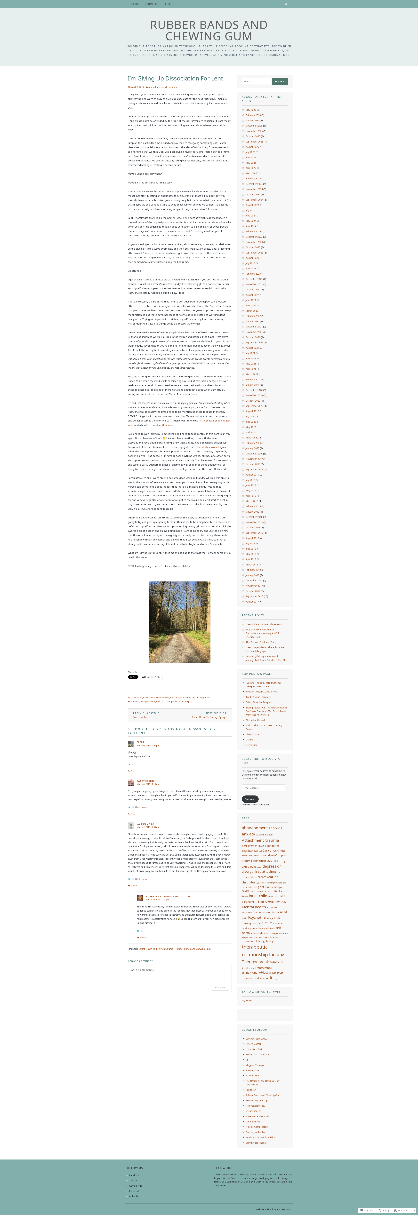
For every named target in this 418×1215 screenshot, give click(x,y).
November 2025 (254, 131)
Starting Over (253, 1070)
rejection (256, 923)
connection (259, 861)
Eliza (141, 742)
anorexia (135, 701)
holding (275, 891)
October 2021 (253, 337)
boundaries (272, 846)
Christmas (279, 850)
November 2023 (254, 242)
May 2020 (251, 427)
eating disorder (147, 701)
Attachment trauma (260, 840)
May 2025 (251, 162)
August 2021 (252, 347)
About (134, 4)
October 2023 (253, 247)
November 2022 (254, 284)
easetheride (146, 780)
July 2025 (250, 152)
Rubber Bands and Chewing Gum (209, 30)
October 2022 (253, 289)
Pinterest (134, 1191)
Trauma (273, 972)
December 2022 (254, 279)
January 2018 (252, 575)
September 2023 (254, 252)
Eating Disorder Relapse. (259, 702)
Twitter (133, 1180)
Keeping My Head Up (257, 1100)
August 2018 (252, 538)
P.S (247, 1059)
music (276, 912)
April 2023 (251, 268)
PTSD (277, 917)
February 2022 (253, 316)
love (268, 901)
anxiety (248, 834)
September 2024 (254, 199)
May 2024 (251, 220)
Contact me (151, 4)
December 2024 (254, 183)
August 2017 (252, 601)
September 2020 (254, 405)
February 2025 (253, 178)
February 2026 (253, 115)
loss (262, 901)
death (259, 867)
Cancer (267, 850)
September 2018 (254, 532)
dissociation (149, 697)
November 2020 (254, 395)
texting (269, 941)
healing (245, 890)
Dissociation (252, 734)
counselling (136, 697)
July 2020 (250, 416)
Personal (174, 697)
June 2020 (251, 421)
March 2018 (252, 564)
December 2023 (254, 236)
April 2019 (251, 495)
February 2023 (253, 273)
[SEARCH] (286, 4)
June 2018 (251, 548)
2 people (143, 879)
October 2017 (253, 591)
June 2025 (251, 157)
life (256, 901)
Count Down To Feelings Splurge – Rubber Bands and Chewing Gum (174, 948)
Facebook (134, 1175)
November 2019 (254, 458)
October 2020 (253, 400)
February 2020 (253, 443)
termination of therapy (254, 941)
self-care (160, 701)
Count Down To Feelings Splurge (209, 715)
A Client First (252, 1075)
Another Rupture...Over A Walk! (262, 691)
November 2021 (254, 332)
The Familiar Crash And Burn (261, 642)
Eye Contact (261, 883)
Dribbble (133, 1196)
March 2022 (252, 310)
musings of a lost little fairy (260, 1137)
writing (272, 977)
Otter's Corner (253, 1043)
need (283, 912)
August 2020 (252, 411)
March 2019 (252, 501)
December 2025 (254, 125)
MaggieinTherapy (255, 1065)
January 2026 (252, 120)
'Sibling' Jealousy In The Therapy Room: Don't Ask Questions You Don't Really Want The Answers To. (266, 711)
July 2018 (250, 543)
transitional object (255, 972)
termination (271, 937)
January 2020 (252, 448)
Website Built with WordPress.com (273, 1209)
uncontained (247, 978)
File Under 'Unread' (255, 720)
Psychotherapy (187, 697)
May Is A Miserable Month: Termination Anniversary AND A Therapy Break (262, 633)
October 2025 (253, 136)
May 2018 (251, 554)
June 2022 (251, 300)
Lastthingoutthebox (256, 1142)
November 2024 (254, 189)
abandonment (255, 827)
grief (261, 887)
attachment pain (264, 834)
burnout (258, 850)
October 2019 (253, 464)
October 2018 (253, 527)
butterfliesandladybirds (258, 1116)
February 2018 (253, 569)
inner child (258, 895)
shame (254, 933)
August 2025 (252, 146)
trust (280, 972)
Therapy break (255, 961)
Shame (249, 739)
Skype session (249, 937)
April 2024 (251, 226)
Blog (168, 4)
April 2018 (251, 559)
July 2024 (250, 210)
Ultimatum (168, 425)
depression (272, 866)
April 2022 (251, 305)
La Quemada (145, 823)
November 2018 (254, 522)
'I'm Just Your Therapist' (258, 697)
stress (260, 937)
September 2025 (254, 141)
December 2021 (254, 326)
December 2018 (254, 516)
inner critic (273, 896)
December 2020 (254, 390)
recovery (246, 923)
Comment (220, 987)
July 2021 (250, 353)
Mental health (162, 697)
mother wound (261, 912)
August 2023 (252, 257)
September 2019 (254, 469)
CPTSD (245, 866)
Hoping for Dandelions (257, 1054)
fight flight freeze (274, 883)
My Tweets (248, 1000)
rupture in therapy (256, 928)
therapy (276, 955)
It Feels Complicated (257, 1126)
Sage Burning (253, 1121)
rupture (267, 923)
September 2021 (254, 342)
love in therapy (278, 901)
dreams (263, 877)
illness (245, 896)
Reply (134, 771)
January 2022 (252, 321)
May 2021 (251, 363)
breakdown (247, 850)
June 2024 (251, 215)
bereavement (250, 846)
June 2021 (251, 358)
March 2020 (252, 437)
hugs (281, 890)
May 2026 (251, 109)
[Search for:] (257, 81)
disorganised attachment (261, 871)
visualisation (259, 978)
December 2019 (254, 453)
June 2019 (251, 485)
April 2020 (251, 432)
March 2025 (252, 173)
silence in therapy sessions (274, 933)
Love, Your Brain (254, 1049)
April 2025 (251, 167)
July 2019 (250, 480)
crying (253, 866)
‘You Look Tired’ (146, 715)
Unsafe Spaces (253, 1110)
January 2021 (252, 384)
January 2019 (252, 511)
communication (264, 855)
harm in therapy (273, 887)
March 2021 (252, 374)
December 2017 (254, 580)
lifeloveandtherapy (255, 1105)
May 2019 (251, 490)
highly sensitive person (260, 891)
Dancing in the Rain (256, 1132)
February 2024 (253, 231)
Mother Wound (210, 447)
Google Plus (135, 1185)
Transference (263, 968)
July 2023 (250, 263)
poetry (245, 918)
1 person (143, 807)
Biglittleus (251, 1089)
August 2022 (252, 294)
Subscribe (250, 799)
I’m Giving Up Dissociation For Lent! (176, 78)
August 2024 (252, 204)
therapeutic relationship (178, 701)
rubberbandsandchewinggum (163, 87)
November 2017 (254, 585)
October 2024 (253, 194)
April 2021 (251, 368)
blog (261, 845)
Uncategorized (203, 697)
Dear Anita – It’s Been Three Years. (264, 624)
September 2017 (254, 596)
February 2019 (253, 506)
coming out (247, 856)
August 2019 (252, 474)
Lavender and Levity (256, 1038)
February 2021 (253, 379)
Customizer (220, 1185)
